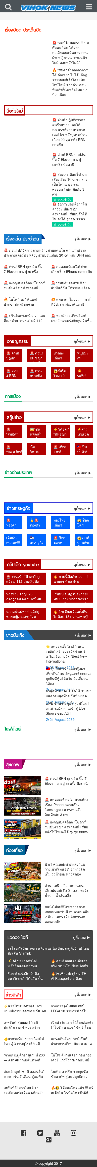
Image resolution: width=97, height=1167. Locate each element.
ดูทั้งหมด (80, 341)
